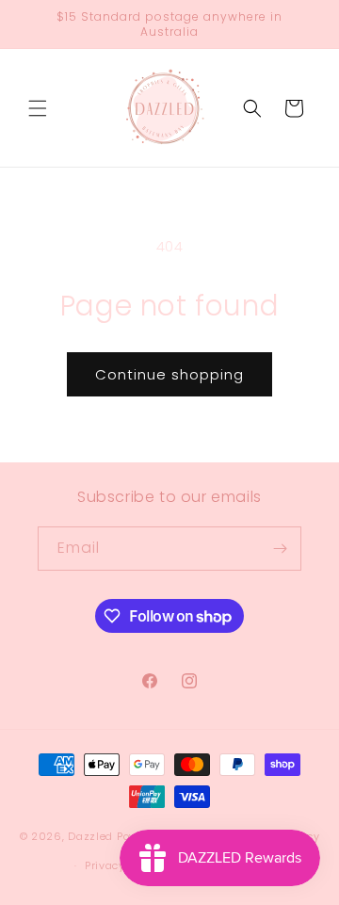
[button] (37, 108)
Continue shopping (169, 374)
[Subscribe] (279, 548)
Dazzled (92, 836)
